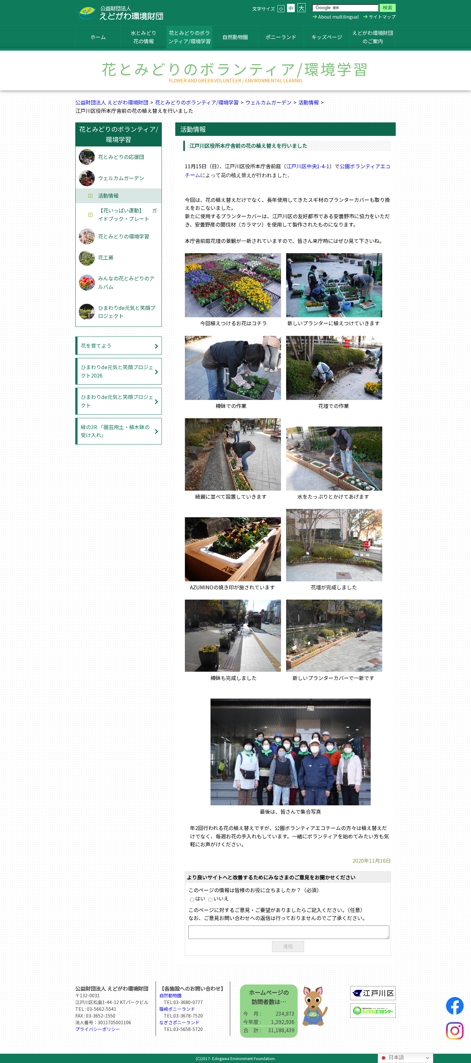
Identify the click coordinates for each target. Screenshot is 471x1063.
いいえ (221, 898)
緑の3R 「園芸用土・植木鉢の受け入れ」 (115, 431)
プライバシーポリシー (97, 1029)
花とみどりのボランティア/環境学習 (189, 37)
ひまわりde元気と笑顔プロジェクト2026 (117, 371)
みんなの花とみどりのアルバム (126, 282)
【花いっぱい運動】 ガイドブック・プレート (127, 214)
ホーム (98, 37)
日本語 (395, 1057)
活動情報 (308, 102)
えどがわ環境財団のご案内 (372, 37)
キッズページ (326, 37)
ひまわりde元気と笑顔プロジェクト (126, 312)
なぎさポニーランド (179, 1022)
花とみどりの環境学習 (123, 236)
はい (200, 898)
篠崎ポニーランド (177, 1009)
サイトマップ (382, 16)
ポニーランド (281, 37)
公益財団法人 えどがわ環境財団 (111, 102)
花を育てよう (96, 345)
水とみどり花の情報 (143, 37)
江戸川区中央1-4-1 (307, 166)
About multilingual (338, 16)
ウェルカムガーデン (268, 102)
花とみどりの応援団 (121, 157)
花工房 (105, 257)
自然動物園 (235, 37)
